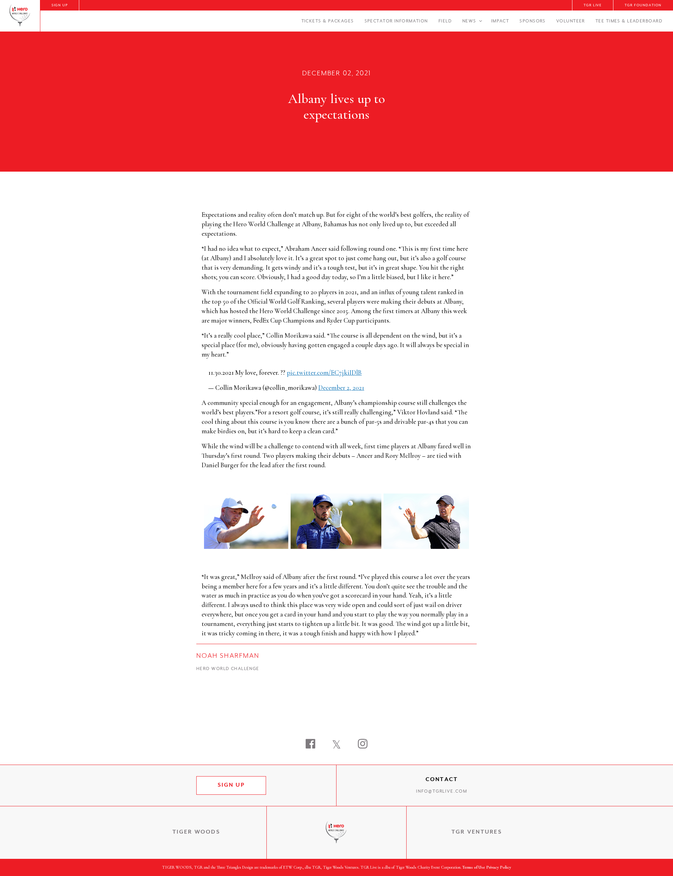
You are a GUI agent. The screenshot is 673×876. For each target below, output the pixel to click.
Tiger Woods (196, 832)
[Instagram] (362, 745)
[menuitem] (59, 5)
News (469, 21)
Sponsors (532, 21)
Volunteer (570, 21)
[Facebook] (310, 745)
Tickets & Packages (327, 21)
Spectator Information (396, 21)
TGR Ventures (476, 832)
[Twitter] (336, 745)
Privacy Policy (498, 867)
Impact (500, 21)
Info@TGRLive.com (441, 791)
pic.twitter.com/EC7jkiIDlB (324, 372)
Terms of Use (473, 867)
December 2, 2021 (341, 388)
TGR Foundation (643, 5)
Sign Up (60, 5)
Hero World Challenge (227, 669)
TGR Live (593, 5)
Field (445, 21)
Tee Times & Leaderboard (629, 21)
